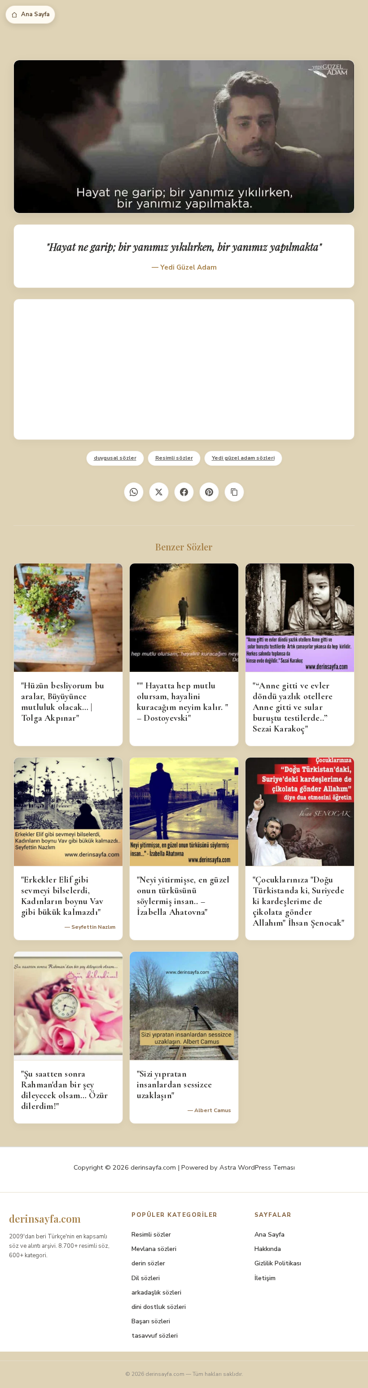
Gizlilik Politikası (277, 1263)
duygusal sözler (115, 457)
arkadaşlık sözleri (156, 1292)
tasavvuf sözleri (154, 1335)
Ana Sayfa (35, 14)
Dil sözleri (145, 1278)
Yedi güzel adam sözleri (243, 457)
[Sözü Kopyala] (234, 492)
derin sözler (148, 1263)
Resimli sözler (174, 457)
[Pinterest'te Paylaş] (209, 492)
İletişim (265, 1278)
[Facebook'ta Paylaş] (184, 492)
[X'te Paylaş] (159, 492)
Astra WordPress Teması (257, 1167)
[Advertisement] (184, 369)
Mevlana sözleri (153, 1249)
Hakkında (267, 1249)
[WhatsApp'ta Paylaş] (134, 492)
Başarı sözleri (150, 1321)
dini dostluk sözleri (158, 1307)
